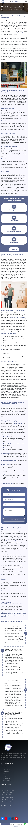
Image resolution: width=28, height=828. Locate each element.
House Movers (5, 766)
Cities (6, 9)
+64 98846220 (8, 602)
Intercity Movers (6, 778)
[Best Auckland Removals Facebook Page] (2, 818)
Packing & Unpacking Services (9, 776)
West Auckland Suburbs (7, 794)
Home (2, 9)
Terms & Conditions (14, 826)
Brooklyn (10, 9)
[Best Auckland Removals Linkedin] (9, 818)
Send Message (14, 519)
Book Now (14, 249)
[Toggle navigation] (26, 1)
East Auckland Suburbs (7, 797)
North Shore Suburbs (7, 792)
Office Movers (5, 771)
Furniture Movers (6, 769)
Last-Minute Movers (6, 780)
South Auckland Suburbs (8, 799)
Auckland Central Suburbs (8, 790)
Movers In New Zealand (7, 788)
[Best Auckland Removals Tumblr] (12, 818)
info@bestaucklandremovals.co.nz (13, 603)
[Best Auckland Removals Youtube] (16, 818)
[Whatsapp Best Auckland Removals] (25, 824)
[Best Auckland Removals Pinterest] (6, 818)
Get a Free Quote (5, 824)
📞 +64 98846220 (15, 1)
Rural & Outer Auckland (7, 801)
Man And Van (5, 773)
